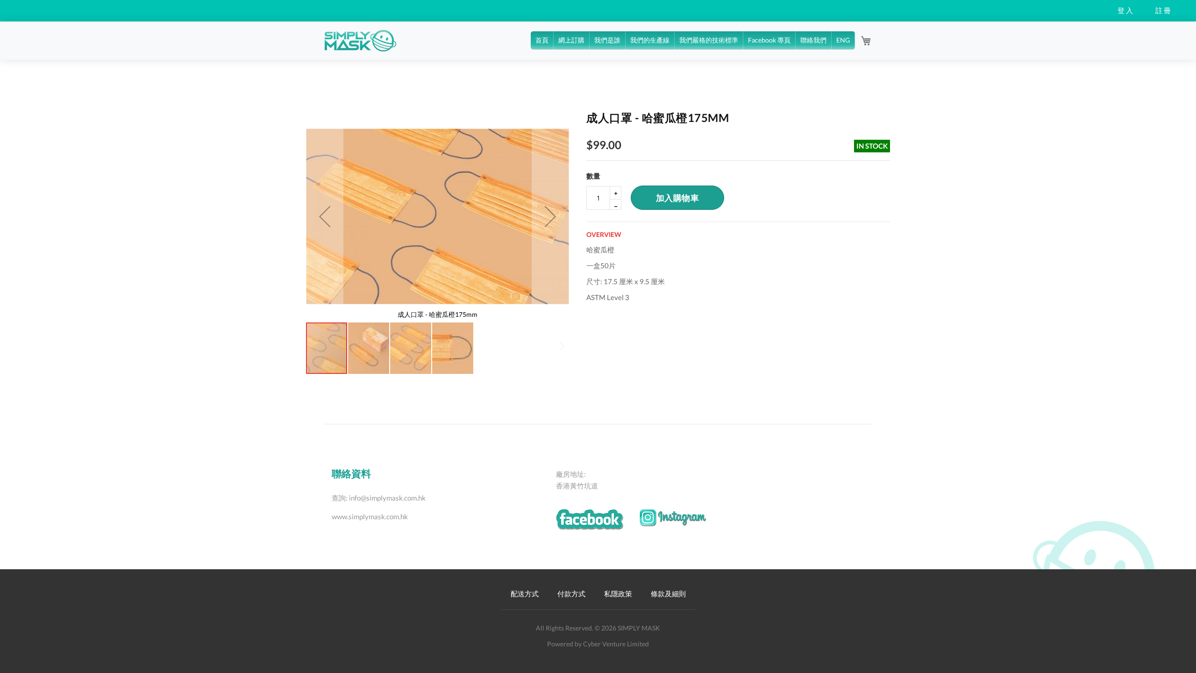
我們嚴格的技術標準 (708, 40)
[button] (324, 216)
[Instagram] (680, 522)
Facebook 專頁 (769, 40)
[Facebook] (597, 525)
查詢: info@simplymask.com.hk (379, 498)
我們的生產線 (649, 40)
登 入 (1125, 10)
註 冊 (1163, 10)
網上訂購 (571, 40)
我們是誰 (607, 40)
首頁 (541, 40)
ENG (843, 40)
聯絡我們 (813, 40)
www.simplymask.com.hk (370, 516)
